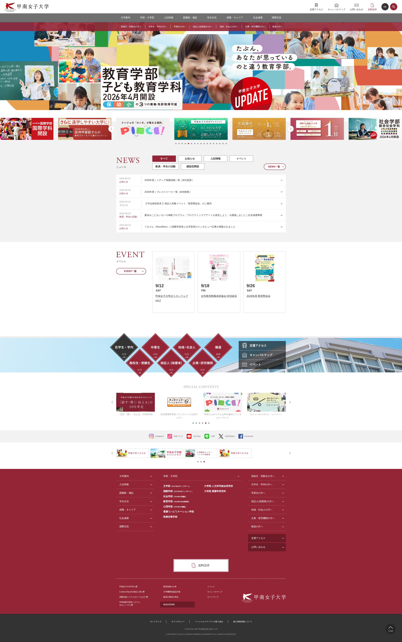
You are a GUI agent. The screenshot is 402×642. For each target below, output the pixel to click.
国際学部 (178, 491)
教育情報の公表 (170, 587)
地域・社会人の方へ (229, 26)
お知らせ (190, 158)
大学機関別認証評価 (171, 592)
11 (207, 143)
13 (213, 143)
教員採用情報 (169, 604)
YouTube (197, 436)
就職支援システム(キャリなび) (132, 597)
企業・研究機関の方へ (255, 26)
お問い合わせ (356, 9)
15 (219, 143)
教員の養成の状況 (170, 597)
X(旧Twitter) (230, 436)
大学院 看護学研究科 (215, 491)
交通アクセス (316, 9)
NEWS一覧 (274, 166)
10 (204, 143)
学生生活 (212, 17)
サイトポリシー (178, 622)
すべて (164, 158)
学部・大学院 (147, 17)
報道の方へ (277, 26)
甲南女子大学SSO (127, 587)
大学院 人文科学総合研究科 (218, 486)
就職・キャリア (235, 17)
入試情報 (168, 17)
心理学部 (175, 506)
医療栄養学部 (170, 516)
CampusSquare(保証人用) (130, 592)
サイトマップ (213, 597)
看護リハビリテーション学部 (178, 511)
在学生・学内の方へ (158, 26)
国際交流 (276, 17)
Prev (111, 129)
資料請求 (372, 9)
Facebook (249, 436)
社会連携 (258, 17)
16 (223, 143)
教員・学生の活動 (165, 166)
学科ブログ (178, 436)
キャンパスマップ (336, 9)
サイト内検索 (393, 6)
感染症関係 (192, 166)
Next (290, 129)
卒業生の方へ (180, 26)
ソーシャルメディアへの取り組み (209, 622)
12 (210, 143)
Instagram (159, 436)
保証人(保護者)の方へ (202, 26)
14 (216, 143)
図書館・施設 (190, 17)
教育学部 (176, 501)
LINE (213, 436)
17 (226, 143)
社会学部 (175, 496)
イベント (241, 158)
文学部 (177, 486)
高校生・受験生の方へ (131, 26)
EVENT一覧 (130, 271)
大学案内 (125, 17)
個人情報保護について (242, 622)
